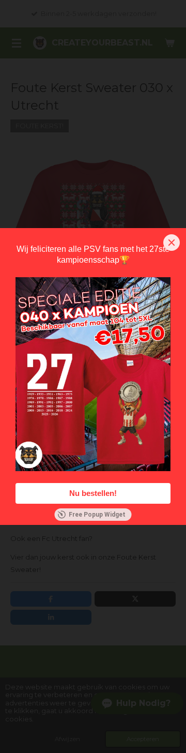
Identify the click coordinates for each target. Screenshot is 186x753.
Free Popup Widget (97, 514)
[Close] (171, 242)
